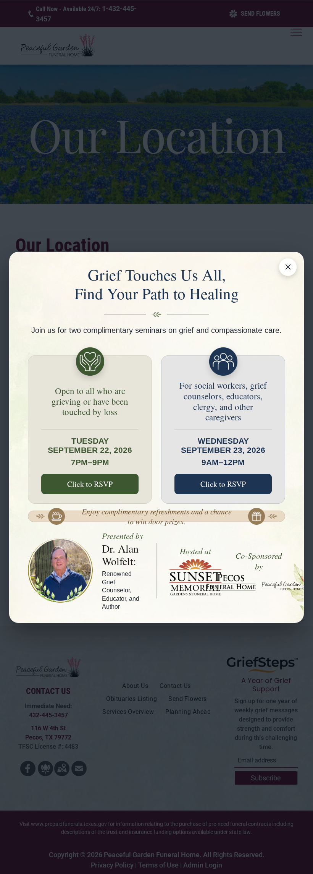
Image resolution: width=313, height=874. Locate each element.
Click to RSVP (90, 484)
